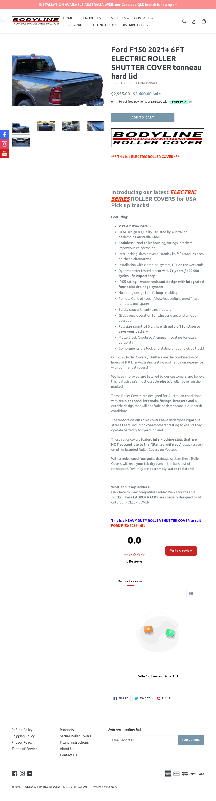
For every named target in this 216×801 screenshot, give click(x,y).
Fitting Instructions (74, 742)
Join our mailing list (124, 729)
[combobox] (187, 21)
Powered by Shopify (104, 786)
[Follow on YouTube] (4, 153)
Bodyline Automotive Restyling (42, 786)
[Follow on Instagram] (4, 144)
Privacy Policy (22, 742)
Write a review (181, 550)
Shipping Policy (23, 736)
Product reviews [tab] (130, 581)
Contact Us (68, 755)
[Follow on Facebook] (4, 134)
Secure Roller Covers (75, 736)
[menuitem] (68, 18)
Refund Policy (22, 730)
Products (67, 730)
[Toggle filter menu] (191, 593)
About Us (67, 749)
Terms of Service (24, 749)
